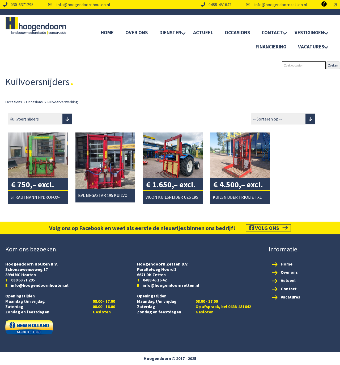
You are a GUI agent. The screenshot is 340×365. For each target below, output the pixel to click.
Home (107, 32)
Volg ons (267, 228)
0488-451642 (220, 4)
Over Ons (136, 32)
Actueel (203, 32)
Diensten (170, 32)
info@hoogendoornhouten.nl (83, 4)
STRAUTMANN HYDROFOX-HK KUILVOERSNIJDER (56, 197)
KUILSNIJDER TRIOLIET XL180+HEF (245, 197)
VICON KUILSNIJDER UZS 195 (172, 197)
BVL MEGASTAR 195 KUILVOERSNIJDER (113, 195)
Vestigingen (309, 32)
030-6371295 (22, 4)
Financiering (271, 46)
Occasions (237, 32)
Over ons (289, 272)
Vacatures (311, 46)
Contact (272, 32)
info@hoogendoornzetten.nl (280, 4)
